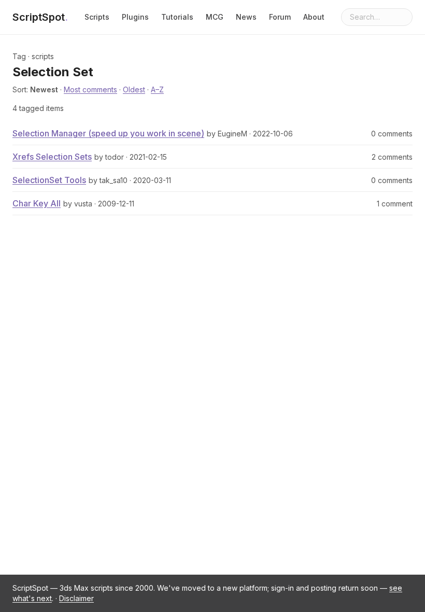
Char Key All (36, 203)
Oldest (134, 89)
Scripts (96, 16)
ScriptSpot (40, 17)
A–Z (157, 89)
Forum (280, 16)
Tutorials (177, 16)
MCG (214, 16)
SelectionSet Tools (49, 180)
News (246, 16)
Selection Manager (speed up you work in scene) (108, 133)
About (313, 16)
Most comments (90, 89)
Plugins (135, 16)
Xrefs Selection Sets (52, 156)
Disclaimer (76, 598)
